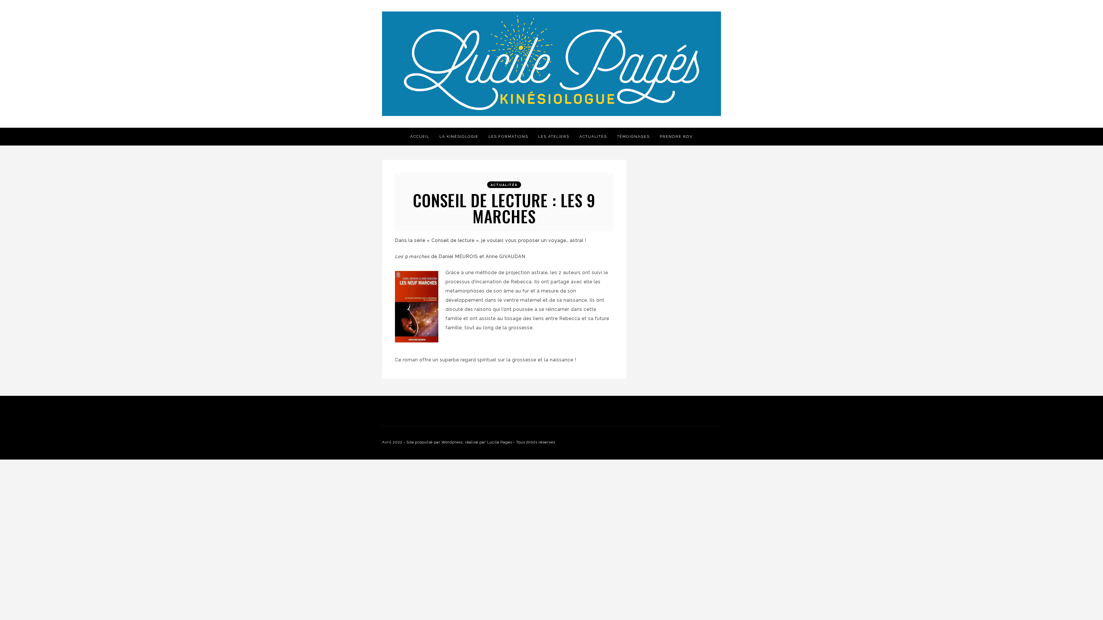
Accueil (419, 136)
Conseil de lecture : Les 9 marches (504, 208)
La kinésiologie (459, 136)
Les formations (508, 136)
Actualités (593, 136)
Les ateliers (553, 136)
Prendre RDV (676, 136)
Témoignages (633, 136)
